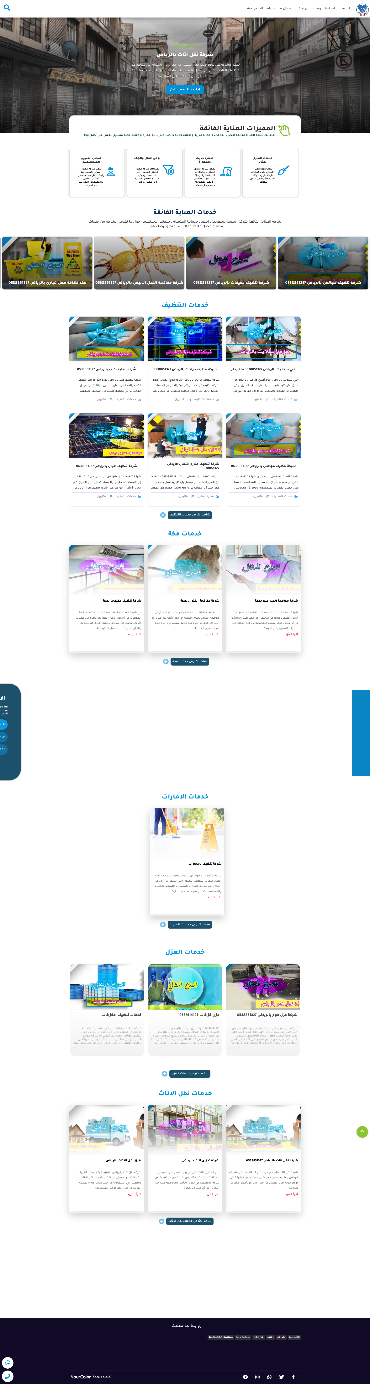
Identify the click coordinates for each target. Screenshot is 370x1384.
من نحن (303, 8)
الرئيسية (345, 8)
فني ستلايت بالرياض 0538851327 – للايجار (263, 369)
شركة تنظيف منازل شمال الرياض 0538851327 (193, 466)
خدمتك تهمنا (185, 46)
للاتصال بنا (286, 8)
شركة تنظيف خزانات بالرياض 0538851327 (185, 369)
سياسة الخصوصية (261, 8)
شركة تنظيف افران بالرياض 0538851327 (106, 466)
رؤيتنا (317, 8)
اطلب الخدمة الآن (185, 90)
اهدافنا (330, 8)
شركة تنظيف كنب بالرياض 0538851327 (106, 369)
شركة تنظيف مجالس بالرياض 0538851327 (263, 466)
